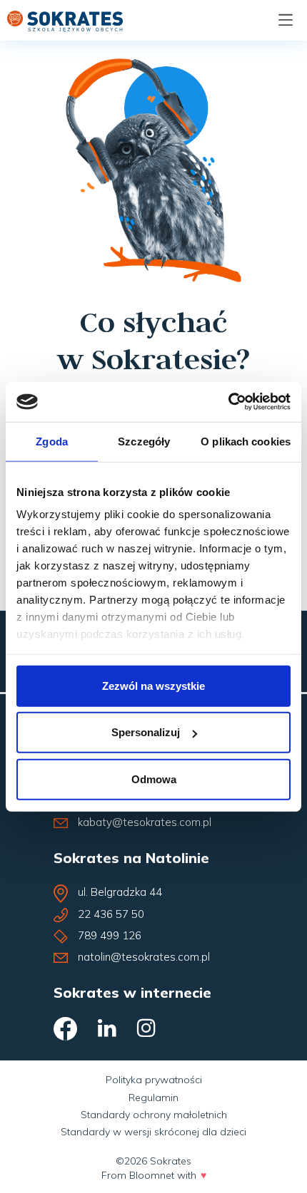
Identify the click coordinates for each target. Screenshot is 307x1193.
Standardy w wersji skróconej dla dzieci (153, 1131)
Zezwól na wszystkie (153, 685)
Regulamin (153, 1097)
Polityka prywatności (154, 1079)
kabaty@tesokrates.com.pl (144, 822)
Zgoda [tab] (52, 441)
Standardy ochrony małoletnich (154, 1114)
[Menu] (285, 19)
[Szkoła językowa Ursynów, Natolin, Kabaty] (65, 19)
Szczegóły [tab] (144, 441)
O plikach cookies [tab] (246, 441)
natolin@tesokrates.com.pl (144, 957)
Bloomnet (151, 1175)
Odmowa (153, 779)
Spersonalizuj (145, 732)
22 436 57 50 (111, 914)
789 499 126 (109, 935)
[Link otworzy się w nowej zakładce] (67, 1031)
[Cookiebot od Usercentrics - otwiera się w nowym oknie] (228, 402)
